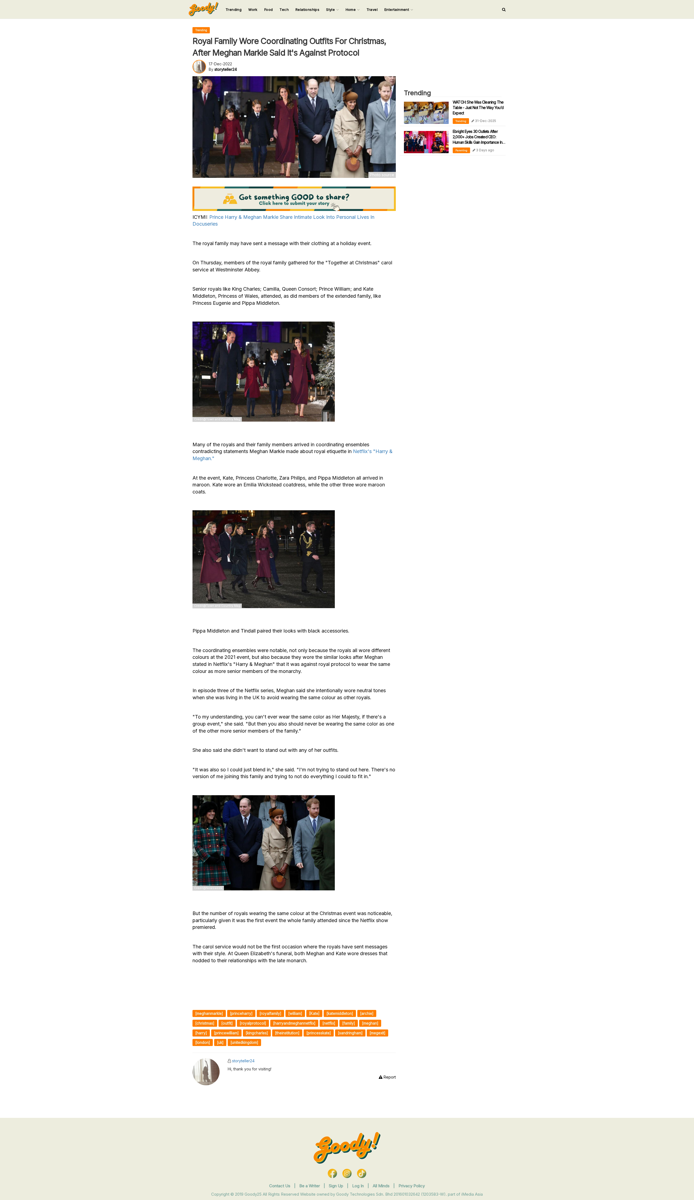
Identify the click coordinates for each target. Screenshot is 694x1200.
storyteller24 (243, 1060)
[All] (504, 9)
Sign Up (336, 1185)
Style (331, 9)
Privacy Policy (412, 1185)
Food (268, 9)
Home (351, 9)
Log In (358, 1185)
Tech (284, 9)
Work (253, 9)
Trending (234, 9)
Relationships (307, 9)
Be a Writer (309, 1185)
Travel (372, 9)
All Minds (382, 1185)
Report (389, 1077)
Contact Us (279, 1185)
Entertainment (397, 9)
